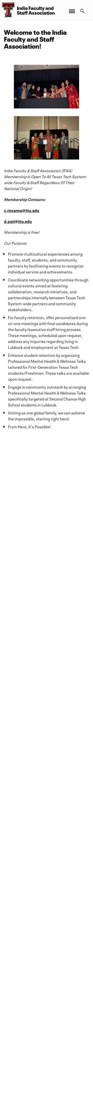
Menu (71, 8)
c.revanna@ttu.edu (21, 210)
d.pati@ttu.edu (18, 221)
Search (82, 8)
